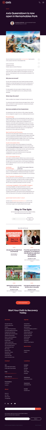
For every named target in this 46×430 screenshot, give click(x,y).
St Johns (25, 366)
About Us (7, 393)
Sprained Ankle (27, 330)
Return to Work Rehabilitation (10, 337)
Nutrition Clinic (8, 350)
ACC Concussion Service (13, 156)
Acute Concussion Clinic (13, 143)
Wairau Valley (26, 371)
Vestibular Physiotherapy (10, 168)
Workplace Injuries (27, 325)
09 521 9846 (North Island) (10, 366)
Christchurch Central (28, 379)
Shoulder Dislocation (28, 335)
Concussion (26, 340)
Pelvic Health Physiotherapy (10, 328)
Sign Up (29, 218)
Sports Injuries (27, 327)
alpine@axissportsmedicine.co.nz (19, 200)
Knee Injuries (26, 338)
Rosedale (26, 373)
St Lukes (25, 370)
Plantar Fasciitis (27, 337)
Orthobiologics (8, 353)
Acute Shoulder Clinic (9, 325)
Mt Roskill (26, 368)
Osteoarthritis (27, 323)
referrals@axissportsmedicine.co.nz (11, 378)
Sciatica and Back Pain (28, 332)
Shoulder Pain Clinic (8, 323)
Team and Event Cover (9, 347)
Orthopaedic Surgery (9, 338)
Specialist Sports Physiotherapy (11, 333)
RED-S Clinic (7, 348)
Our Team (7, 395)
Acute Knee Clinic (8, 355)
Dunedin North (27, 390)
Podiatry (6, 327)
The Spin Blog (7, 398)
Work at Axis (7, 396)
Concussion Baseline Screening (11, 330)
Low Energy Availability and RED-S (30, 328)
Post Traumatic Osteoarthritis (14, 176)
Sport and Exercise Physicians (14, 132)
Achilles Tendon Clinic (9, 342)
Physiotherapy (10, 117)
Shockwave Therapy (9, 352)
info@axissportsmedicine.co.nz (10, 373)
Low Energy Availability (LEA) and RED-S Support (19, 185)
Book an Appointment (23, 302)
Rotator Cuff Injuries (28, 333)
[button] (43, 2)
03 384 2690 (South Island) (10, 368)
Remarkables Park (27, 384)
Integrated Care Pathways (10, 332)
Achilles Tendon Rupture (29, 342)
